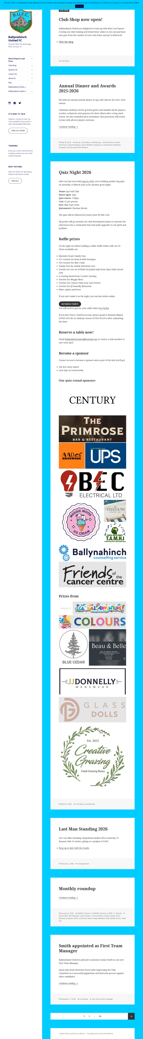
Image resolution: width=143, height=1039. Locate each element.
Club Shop (12, 65)
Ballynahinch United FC (17, 38)
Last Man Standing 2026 (83, 829)
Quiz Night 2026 (75, 172)
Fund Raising (96, 142)
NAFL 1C (111, 913)
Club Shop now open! (80, 19)
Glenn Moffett (87, 145)
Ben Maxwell (74, 916)
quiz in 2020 (88, 181)
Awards (77, 142)
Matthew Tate (103, 918)
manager (109, 999)
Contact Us (12, 74)
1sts (93, 999)
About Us (12, 78)
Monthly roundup (77, 888)
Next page (131, 1016)
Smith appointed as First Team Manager (90, 948)
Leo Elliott (83, 918)
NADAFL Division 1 (84, 913)
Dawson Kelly (109, 916)
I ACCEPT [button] (79, 6)
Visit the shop (66, 42)
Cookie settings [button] (67, 6)
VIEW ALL (15, 181)
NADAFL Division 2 (100, 913)
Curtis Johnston (97, 916)
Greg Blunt (97, 145)
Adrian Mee (63, 916)
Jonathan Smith (72, 918)
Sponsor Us (12, 70)
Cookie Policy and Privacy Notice (72, 1033)
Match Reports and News (16, 59)
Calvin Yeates (85, 916)
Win (10, 82)
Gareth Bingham (74, 145)
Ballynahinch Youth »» (17, 87)
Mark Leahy (92, 918)
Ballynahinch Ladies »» (17, 91)
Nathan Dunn (115, 918)
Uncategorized (83, 864)
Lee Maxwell (108, 145)
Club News (65, 61)
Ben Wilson (108, 142)
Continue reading (68, 126)
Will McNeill (83, 147)
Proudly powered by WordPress (100, 1033)
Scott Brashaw (71, 147)
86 (101, 1016)
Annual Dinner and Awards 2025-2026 (87, 88)
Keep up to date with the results (74, 848)
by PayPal (104, 308)
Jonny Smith (100, 999)
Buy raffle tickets (70, 304)
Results (119, 913)
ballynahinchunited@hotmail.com (81, 339)
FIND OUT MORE (18, 130)
